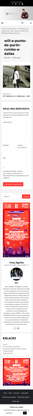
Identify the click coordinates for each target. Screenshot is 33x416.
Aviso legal (24, 393)
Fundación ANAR (8, 351)
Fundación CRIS (7, 353)
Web (4, 158)
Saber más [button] (18, 413)
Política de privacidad (9, 397)
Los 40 (5, 344)
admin (8, 58)
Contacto (17, 393)
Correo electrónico (22, 147)
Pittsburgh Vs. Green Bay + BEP (16, 95)
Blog (10, 393)
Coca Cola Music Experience (11, 346)
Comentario (8, 122)
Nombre (6, 145)
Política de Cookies (23, 397)
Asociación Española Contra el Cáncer (14, 349)
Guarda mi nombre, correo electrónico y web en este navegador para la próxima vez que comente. (16, 174)
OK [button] (25, 413)
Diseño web (15, 401)
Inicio (5, 393)
